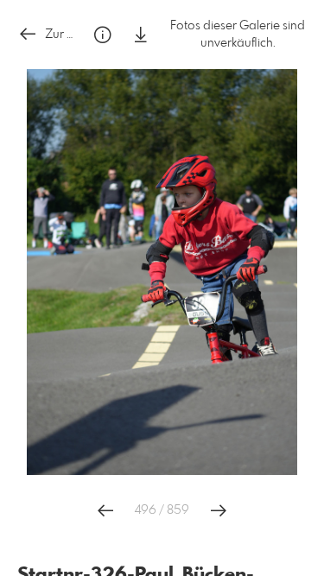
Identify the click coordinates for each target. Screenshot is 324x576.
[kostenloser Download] (140, 35)
